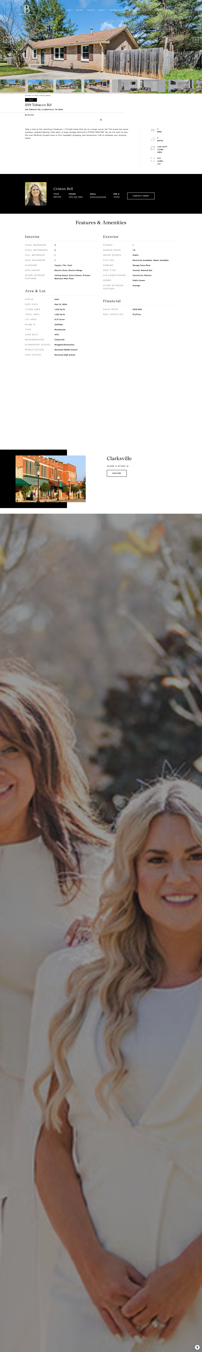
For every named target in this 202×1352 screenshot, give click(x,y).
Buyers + (80, 10)
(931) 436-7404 (76, 197)
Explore (116, 473)
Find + (70, 10)
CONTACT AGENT (141, 196)
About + (103, 10)
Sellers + (91, 10)
